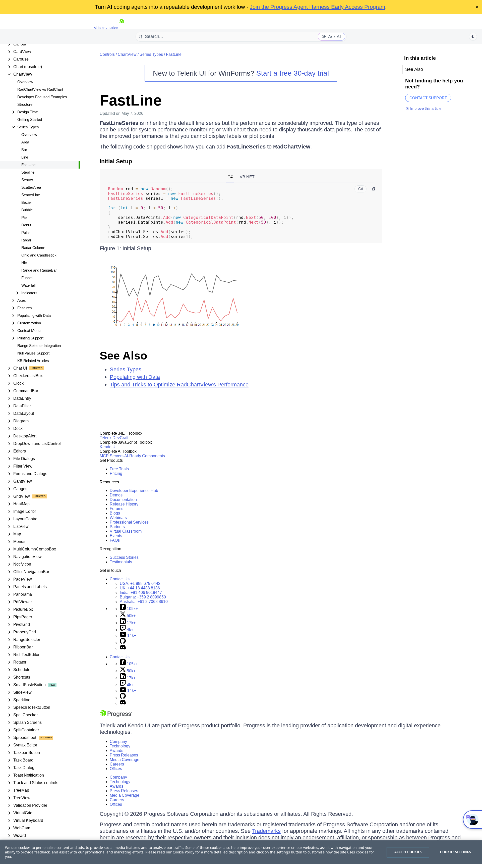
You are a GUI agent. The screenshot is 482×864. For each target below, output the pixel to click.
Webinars (118, 518)
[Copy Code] (374, 189)
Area (25, 142)
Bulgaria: (143, 597)
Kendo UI (108, 447)
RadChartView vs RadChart (40, 89)
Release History (124, 504)
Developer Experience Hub (134, 490)
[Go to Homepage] (121, 28)
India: (141, 592)
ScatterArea (31, 187)
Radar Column (33, 247)
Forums (116, 508)
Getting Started (29, 119)
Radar (26, 240)
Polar (25, 232)
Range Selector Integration (39, 345)
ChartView (127, 54)
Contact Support (428, 98)
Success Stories (124, 557)
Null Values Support (33, 353)
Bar (24, 149)
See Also (123, 355)
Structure (24, 104)
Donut (26, 225)
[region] (241, 852)
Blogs (115, 513)
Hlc (24, 263)
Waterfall (28, 285)
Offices (116, 769)
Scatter (27, 180)
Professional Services (129, 522)
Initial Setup (116, 161)
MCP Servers (112, 456)
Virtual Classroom (126, 531)
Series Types (151, 54)
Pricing (116, 473)
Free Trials (119, 469)
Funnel (26, 278)
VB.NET (247, 177)
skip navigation (106, 28)
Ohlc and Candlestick (38, 255)
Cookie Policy (183, 852)
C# (230, 177)
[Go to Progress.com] (116, 716)
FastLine (28, 165)
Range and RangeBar (39, 270)
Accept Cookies (408, 852)
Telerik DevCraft (114, 438)
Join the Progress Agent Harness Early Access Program (317, 7)
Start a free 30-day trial (292, 73)
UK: (140, 588)
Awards (116, 750)
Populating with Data (135, 377)
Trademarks (266, 831)
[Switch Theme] (473, 37)
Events (116, 536)
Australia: (144, 601)
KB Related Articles (33, 361)
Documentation (123, 499)
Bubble (27, 210)
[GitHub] (123, 642)
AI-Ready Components (144, 456)
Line (24, 157)
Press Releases (124, 755)
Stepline (27, 172)
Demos (116, 495)
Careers (117, 764)
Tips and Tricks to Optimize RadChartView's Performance (179, 384)
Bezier (26, 202)
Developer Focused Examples (42, 97)
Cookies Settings (455, 852)
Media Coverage (124, 759)
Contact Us (120, 579)
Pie (24, 217)
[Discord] (123, 648)
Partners (117, 527)
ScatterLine (30, 195)
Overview (25, 82)
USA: (140, 583)
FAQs (115, 540)
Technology (120, 746)
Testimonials (121, 562)
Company (118, 741)
